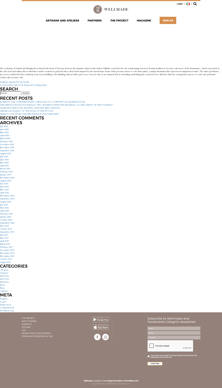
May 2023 (4, 208)
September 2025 (7, 150)
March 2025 (5, 168)
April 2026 (4, 135)
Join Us (168, 20)
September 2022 (7, 223)
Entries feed (5, 305)
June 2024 (4, 186)
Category (4, 270)
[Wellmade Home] (111, 9)
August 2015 (5, 262)
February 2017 (6, 247)
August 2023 (5, 202)
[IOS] (101, 327)
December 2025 (7, 144)
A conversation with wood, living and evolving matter (23, 85)
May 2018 (4, 226)
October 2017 (6, 229)
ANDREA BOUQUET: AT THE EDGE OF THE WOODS (26, 111)
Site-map (26, 327)
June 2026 (4, 129)
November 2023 (7, 196)
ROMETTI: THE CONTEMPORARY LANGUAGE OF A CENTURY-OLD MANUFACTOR (42, 102)
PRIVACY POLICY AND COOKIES (36, 333)
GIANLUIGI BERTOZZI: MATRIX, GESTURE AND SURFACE (30, 108)
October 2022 (6, 220)
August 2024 (5, 181)
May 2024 (4, 189)
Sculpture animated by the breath (14, 82)
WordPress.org (7, 310)
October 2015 (6, 259)
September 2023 (7, 199)
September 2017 (7, 232)
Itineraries (4, 282)
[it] (188, 3)
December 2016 (7, 250)
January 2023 (5, 217)
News (2, 285)
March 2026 (5, 138)
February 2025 (6, 172)
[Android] (101, 319)
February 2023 (6, 214)
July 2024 (4, 183)
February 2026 (6, 141)
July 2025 (4, 156)
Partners (95, 20)
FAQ (24, 330)
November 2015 (7, 256)
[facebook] (97, 337)
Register (4, 299)
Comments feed (7, 307)
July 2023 (4, 205)
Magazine (144, 20)
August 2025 (5, 153)
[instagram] (105, 337)
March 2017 (5, 244)
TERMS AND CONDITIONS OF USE (37, 336)
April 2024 (4, 193)
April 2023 (4, 211)
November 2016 (7, 253)
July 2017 (4, 235)
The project (119, 20)
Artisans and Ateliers (62, 20)
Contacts (27, 324)
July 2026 (4, 126)
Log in (3, 302)
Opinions (4, 291)
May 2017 (4, 238)
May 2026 (4, 132)
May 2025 (4, 162)
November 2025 (7, 147)
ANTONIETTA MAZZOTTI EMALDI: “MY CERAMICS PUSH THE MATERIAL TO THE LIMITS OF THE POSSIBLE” (56, 105)
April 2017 (4, 241)
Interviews (4, 276)
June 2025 (4, 159)
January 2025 (5, 175)
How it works (29, 321)
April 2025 (4, 165)
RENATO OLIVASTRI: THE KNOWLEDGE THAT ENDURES (29, 114)
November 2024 (7, 178)
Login (180, 3)
